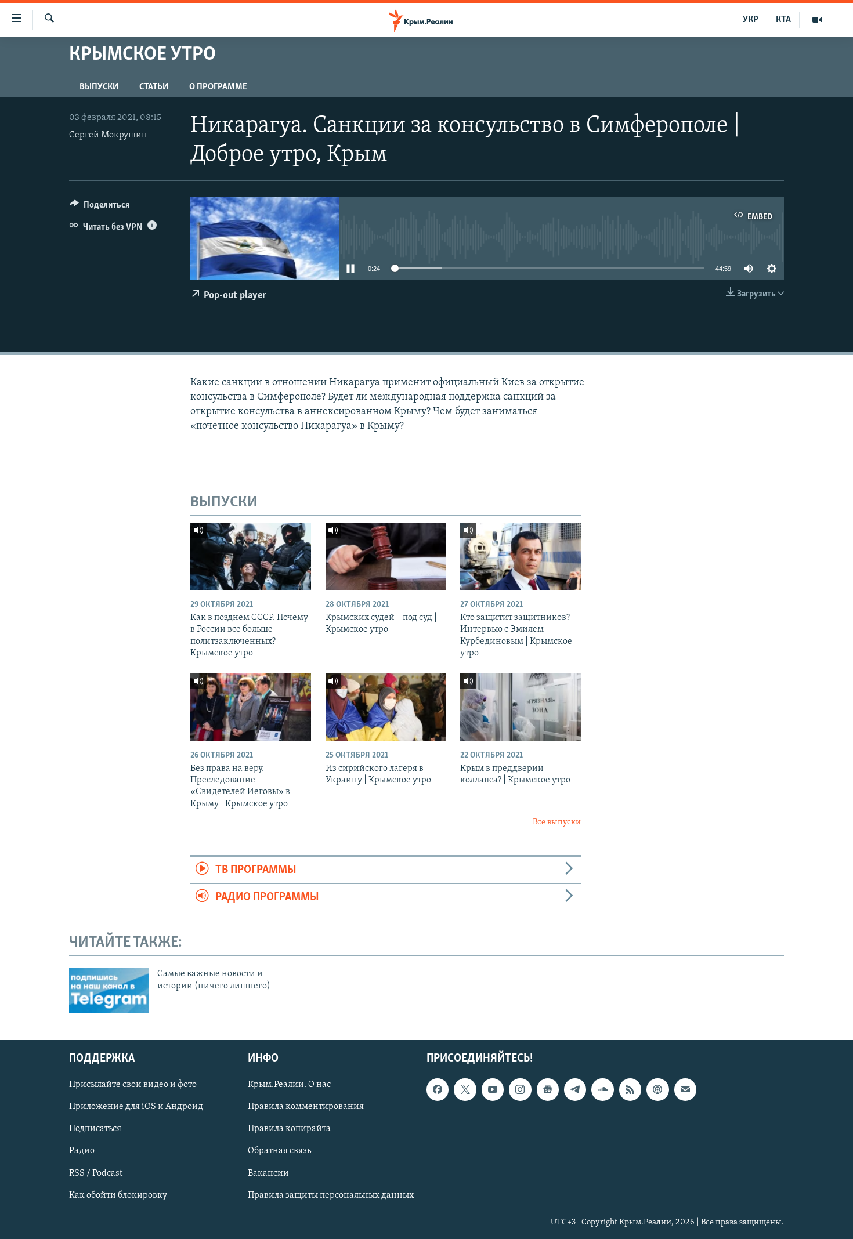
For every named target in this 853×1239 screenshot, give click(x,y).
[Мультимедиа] (817, 20)
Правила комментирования (306, 1106)
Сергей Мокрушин (108, 135)
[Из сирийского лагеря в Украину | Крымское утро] (386, 707)
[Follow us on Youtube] (493, 1089)
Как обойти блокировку (118, 1195)
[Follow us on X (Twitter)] (465, 1089)
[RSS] (630, 1089)
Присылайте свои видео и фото (133, 1084)
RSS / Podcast (95, 1173)
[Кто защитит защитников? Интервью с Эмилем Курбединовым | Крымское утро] (520, 556)
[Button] (100, 208)
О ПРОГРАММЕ (218, 87)
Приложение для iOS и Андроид (136, 1106)
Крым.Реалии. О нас (289, 1084)
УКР (750, 19)
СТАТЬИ (153, 87)
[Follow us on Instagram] (520, 1089)
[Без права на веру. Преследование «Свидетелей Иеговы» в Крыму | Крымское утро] (250, 707)
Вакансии (268, 1173)
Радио (82, 1150)
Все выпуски (557, 822)
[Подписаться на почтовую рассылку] (685, 1089)
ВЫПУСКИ (98, 87)
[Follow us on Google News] (548, 1089)
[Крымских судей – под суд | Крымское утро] (386, 556)
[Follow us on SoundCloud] (602, 1089)
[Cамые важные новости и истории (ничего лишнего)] (109, 990)
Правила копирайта (289, 1128)
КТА (783, 19)
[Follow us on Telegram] (575, 1089)
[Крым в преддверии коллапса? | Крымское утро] (520, 707)
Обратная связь (279, 1150)
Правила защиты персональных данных (331, 1195)
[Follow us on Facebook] (437, 1089)
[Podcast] (657, 1089)
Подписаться (95, 1128)
